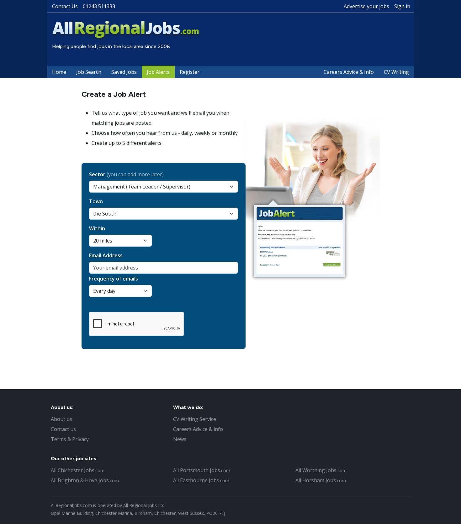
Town (96, 201)
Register (189, 71)
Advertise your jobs (366, 6)
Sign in (402, 6)
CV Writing (396, 71)
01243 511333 (99, 6)
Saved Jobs (124, 71)
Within (97, 228)
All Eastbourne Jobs (201, 480)
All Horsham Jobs (320, 480)
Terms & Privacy (70, 439)
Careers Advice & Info (349, 71)
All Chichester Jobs (77, 470)
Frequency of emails (113, 278)
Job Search (88, 71)
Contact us (63, 429)
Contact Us (65, 6)
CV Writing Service (194, 419)
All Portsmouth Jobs (201, 470)
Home (59, 71)
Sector (126, 174)
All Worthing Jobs (321, 470)
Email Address (106, 255)
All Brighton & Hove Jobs (85, 480)
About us (61, 419)
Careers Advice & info (198, 429)
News (179, 439)
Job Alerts (158, 71)
